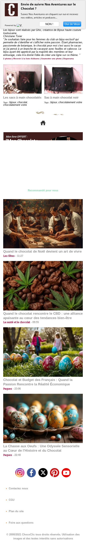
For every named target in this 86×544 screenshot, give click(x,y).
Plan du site (16, 511)
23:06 (16, 388)
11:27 (19, 255)
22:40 (16, 454)
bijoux (12, 102)
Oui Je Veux (72, 24)
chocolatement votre (15, 104)
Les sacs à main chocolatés (22, 97)
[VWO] (21, 25)
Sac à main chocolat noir (61, 97)
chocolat (22, 102)
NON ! (49, 24)
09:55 (34, 322)
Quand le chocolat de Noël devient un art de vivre (42, 251)
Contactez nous (18, 488)
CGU (11, 499)
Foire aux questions (20, 522)
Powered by (11, 25)
